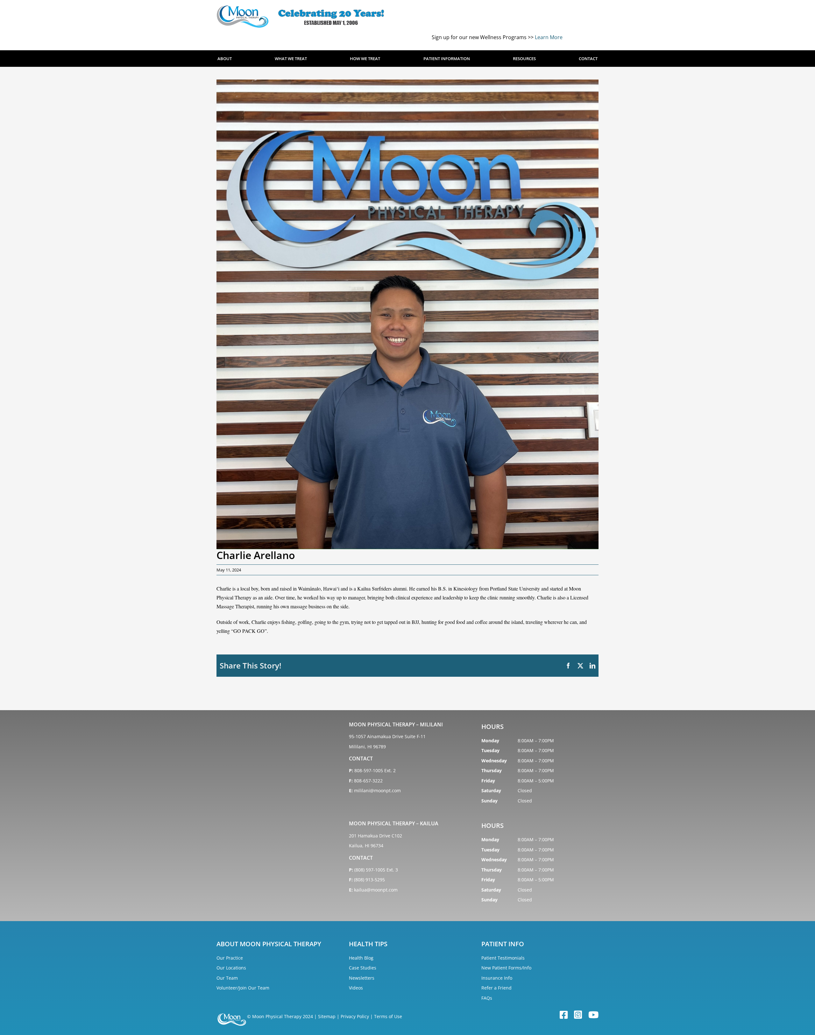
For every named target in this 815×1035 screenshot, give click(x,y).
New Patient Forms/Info (506, 968)
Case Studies (362, 968)
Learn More (549, 37)
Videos (356, 988)
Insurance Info (496, 978)
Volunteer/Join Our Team (242, 988)
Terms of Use (388, 1016)
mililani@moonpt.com (377, 790)
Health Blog (361, 958)
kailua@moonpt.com (376, 890)
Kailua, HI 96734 (366, 846)
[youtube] (593, 1015)
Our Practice (229, 958)
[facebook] (564, 1015)
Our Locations (231, 968)
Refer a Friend (496, 988)
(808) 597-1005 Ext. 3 (376, 870)
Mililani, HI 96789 (367, 747)
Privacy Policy (355, 1016)
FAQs (486, 998)
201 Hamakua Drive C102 (375, 836)
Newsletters (361, 978)
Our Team (227, 978)
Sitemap (327, 1016)
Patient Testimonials (503, 958)
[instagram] (578, 1015)
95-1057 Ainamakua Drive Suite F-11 (387, 736)
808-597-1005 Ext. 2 (375, 770)
